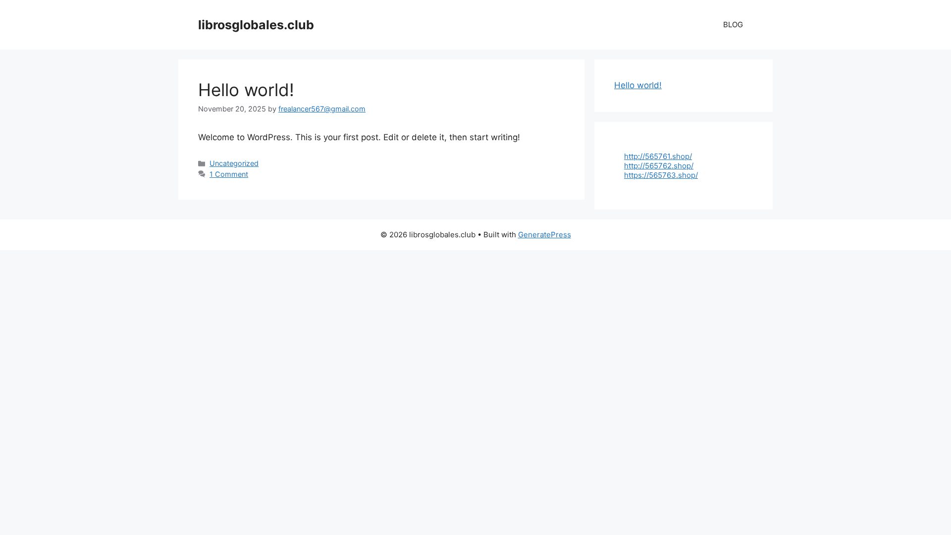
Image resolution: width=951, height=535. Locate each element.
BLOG (733, 24)
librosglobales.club (256, 24)
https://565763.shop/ (661, 175)
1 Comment (229, 174)
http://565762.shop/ (658, 165)
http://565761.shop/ (658, 156)
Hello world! (246, 89)
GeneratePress (544, 234)
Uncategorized (234, 163)
